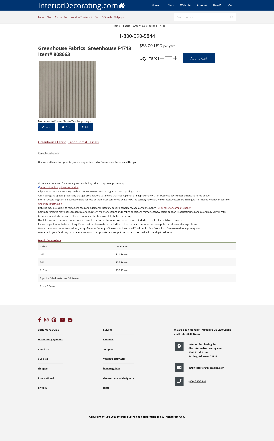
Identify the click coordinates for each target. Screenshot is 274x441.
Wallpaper (119, 17)
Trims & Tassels (103, 17)
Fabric (41, 17)
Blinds (50, 17)
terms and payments (50, 339)
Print (68, 127)
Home (155, 5)
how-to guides (111, 368)
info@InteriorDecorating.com (206, 367)
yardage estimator (114, 358)
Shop (171, 5)
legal (106, 387)
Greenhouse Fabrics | (145, 25)
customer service (48, 329)
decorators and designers (118, 378)
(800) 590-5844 (197, 381)
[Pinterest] (54, 320)
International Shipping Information (59, 187)
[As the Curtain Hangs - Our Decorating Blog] (70, 320)
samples (108, 349)
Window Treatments (82, 17)
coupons (108, 339)
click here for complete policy (174, 207)
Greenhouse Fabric (52, 142)
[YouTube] (62, 320)
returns (107, 329)
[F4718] (67, 89)
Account (202, 5)
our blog (43, 358)
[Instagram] (46, 320)
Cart (230, 5)
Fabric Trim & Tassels (83, 142)
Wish (48, 127)
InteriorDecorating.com (78, 5)
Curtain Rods (62, 17)
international (46, 378)
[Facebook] (39, 320)
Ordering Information (50, 203)
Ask (86, 127)
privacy (42, 387)
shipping (43, 368)
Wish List (185, 5)
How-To (217, 5)
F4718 (162, 25)
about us (43, 349)
